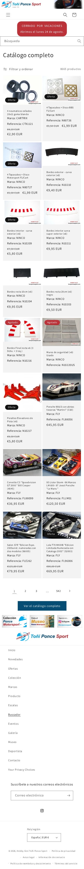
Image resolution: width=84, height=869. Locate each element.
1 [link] (14, 591)
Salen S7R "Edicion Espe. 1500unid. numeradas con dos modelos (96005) (21, 548)
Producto (14, 696)
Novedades (15, 659)
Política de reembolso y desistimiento (30, 863)
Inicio (11, 650)
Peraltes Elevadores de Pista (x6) (20, 420)
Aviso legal (29, 857)
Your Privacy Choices (21, 769)
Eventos (13, 723)
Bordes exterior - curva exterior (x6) (59, 173)
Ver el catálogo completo (42, 606)
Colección (14, 678)
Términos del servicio (66, 863)
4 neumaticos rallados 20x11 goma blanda (19, 112)
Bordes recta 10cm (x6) (19, 291)
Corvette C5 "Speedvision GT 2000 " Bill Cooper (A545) (21, 485)
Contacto (14, 760)
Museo (12, 742)
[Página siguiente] (69, 590)
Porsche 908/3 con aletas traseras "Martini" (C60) (60, 408)
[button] (8, 14)
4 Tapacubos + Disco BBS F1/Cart (60, 109)
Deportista (15, 751)
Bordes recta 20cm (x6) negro (59, 293)
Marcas (12, 687)
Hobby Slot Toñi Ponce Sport (32, 850)
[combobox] (42, 41)
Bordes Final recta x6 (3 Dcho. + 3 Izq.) (20, 349)
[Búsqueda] (79, 41)
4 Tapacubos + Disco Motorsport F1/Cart (18, 176)
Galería (13, 733)
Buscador (14, 714)
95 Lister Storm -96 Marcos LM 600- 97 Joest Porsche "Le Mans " (61, 485)
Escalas (13, 705)
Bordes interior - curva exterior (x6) (19, 232)
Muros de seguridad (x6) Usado (59, 353)
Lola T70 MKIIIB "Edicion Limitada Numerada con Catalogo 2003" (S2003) (60, 548)
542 (58, 591)
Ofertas (13, 668)
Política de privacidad (63, 850)
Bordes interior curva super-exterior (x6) (58, 232)
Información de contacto (52, 857)
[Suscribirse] (68, 795)
